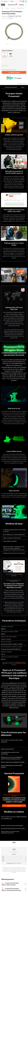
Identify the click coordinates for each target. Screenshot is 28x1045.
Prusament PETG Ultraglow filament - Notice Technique (10, 883)
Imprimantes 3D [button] (12, 4)
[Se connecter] (23, 1)
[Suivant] (24, 31)
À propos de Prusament (11, 87)
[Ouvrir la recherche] (21, 1)
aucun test (11, 18)
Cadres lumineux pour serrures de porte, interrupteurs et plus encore (10, 832)
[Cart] (25, 1)
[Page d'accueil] (3, 8)
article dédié (17, 662)
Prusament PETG (20, 8)
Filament (7, 8)
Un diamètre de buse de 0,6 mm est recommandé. (10, 753)
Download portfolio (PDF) (14, 805)
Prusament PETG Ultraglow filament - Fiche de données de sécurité (11, 889)
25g (16, 16)
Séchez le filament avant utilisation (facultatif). (13, 762)
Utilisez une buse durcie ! (7, 749)
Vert (20, 16)
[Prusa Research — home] (3, 5)
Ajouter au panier (15, 72)
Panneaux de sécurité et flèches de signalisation (12, 825)
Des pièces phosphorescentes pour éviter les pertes (13, 828)
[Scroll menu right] (26, 5)
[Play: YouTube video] (14, 275)
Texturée (3, 639)
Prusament (13, 8)
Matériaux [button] (21, 4)
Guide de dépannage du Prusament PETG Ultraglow (11, 766)
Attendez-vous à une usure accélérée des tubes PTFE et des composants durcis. (11, 758)
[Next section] (25, 87)
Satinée (9, 639)
